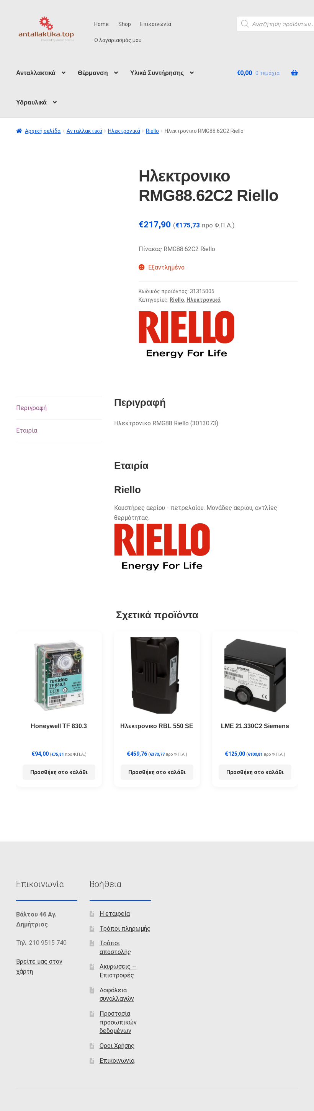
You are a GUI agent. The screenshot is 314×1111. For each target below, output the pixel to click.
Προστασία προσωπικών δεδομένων (118, 1022)
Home (101, 24)
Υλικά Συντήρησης (157, 73)
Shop (124, 24)
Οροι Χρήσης (117, 1045)
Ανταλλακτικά (36, 73)
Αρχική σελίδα (43, 131)
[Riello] (186, 334)
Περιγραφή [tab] (31, 408)
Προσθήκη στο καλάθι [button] (59, 772)
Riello (152, 131)
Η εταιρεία (115, 913)
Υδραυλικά (31, 102)
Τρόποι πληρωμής (125, 928)
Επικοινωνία (155, 24)
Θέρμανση (93, 73)
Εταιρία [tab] (26, 430)
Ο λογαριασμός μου (118, 40)
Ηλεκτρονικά (124, 131)
